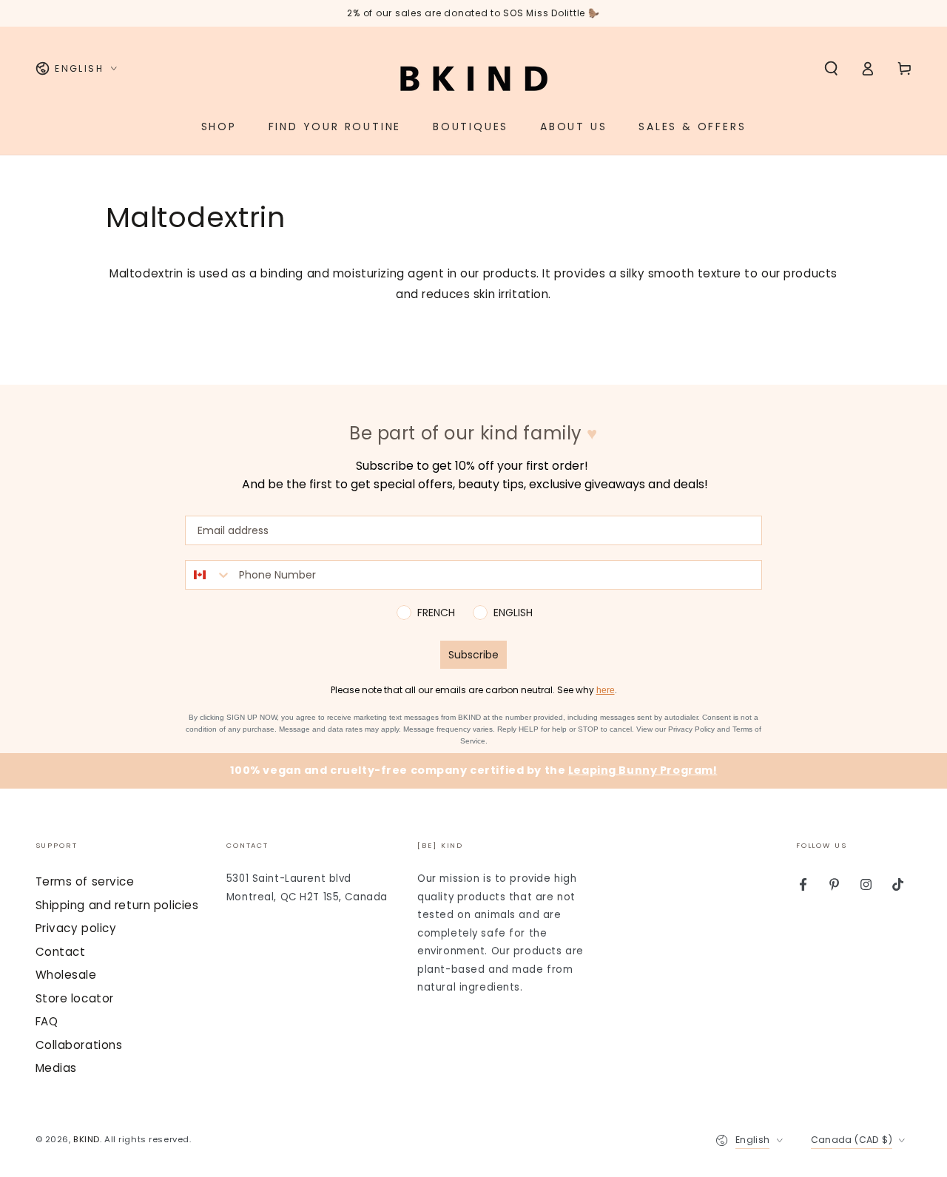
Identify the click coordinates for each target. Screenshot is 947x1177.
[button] (831, 68)
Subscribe (473, 654)
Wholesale (66, 974)
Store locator (75, 998)
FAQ (47, 1021)
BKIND (86, 1139)
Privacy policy (76, 928)
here (605, 690)
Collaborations (79, 1045)
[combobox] (209, 575)
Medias (56, 1068)
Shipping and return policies (117, 905)
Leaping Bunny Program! (643, 770)
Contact (61, 952)
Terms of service (85, 881)
